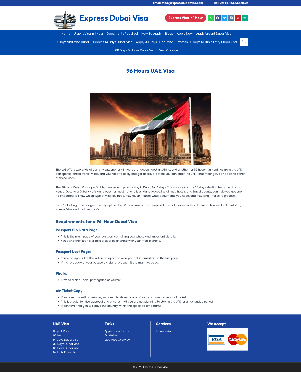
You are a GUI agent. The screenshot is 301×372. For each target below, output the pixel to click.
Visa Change (168, 50)
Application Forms (117, 331)
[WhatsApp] (211, 18)
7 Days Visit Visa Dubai (73, 42)
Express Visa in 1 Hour (186, 18)
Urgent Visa (61, 331)
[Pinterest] (238, 18)
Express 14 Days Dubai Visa (112, 42)
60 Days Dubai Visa (66, 348)
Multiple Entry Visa (65, 352)
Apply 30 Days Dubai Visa (154, 42)
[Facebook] (218, 18)
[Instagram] (231, 18)
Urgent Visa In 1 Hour (88, 34)
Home (66, 34)
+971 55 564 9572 (236, 3)
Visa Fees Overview (117, 340)
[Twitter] (224, 18)
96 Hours (59, 335)
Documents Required (122, 34)
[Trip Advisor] (245, 18)
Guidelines (112, 335)
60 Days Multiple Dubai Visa (135, 50)
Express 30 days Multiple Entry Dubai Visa (207, 42)
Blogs (169, 34)
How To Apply (151, 34)
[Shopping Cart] (244, 42)
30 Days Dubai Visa (66, 344)
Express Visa (164, 331)
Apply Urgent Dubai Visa (214, 34)
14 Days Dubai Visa (65, 340)
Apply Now (185, 34)
